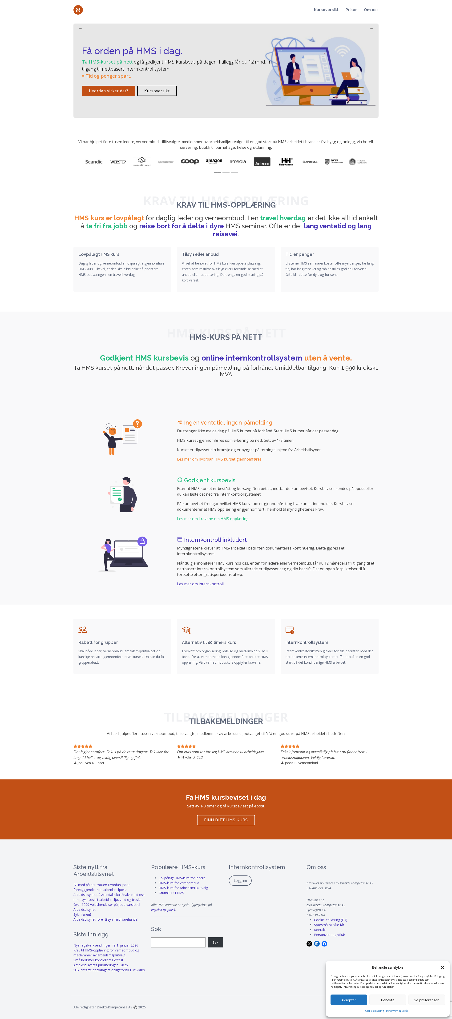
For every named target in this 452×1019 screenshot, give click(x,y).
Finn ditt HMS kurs (226, 820)
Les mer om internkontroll (200, 583)
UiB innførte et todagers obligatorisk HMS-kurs (109, 970)
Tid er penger (300, 254)
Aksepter (348, 1000)
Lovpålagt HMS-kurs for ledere (182, 878)
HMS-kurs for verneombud (179, 883)
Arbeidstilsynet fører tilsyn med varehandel (105, 919)
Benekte (388, 1000)
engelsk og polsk (163, 909)
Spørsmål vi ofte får (329, 925)
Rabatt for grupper (98, 642)
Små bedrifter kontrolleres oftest (98, 960)
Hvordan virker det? (108, 90)
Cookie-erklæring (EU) (330, 920)
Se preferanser (426, 1000)
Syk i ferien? (82, 914)
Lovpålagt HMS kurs (98, 254)
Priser (351, 10)
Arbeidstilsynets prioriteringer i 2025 (100, 965)
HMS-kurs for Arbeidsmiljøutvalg (183, 888)
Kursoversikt (326, 10)
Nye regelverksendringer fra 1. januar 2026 (105, 945)
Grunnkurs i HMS (171, 893)
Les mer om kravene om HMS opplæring (213, 518)
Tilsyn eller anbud (200, 254)
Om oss (371, 10)
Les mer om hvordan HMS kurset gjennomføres (219, 459)
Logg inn (240, 880)
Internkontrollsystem (307, 642)
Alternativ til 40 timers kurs (209, 642)
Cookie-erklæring (374, 1010)
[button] (442, 967)
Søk (215, 942)
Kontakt (320, 929)
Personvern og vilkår (397, 1010)
